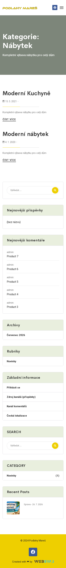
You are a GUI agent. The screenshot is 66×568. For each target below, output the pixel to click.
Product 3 (12, 307)
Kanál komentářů (17, 406)
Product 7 (12, 256)
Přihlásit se (13, 387)
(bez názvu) (14, 222)
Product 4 (12, 294)
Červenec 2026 (16, 335)
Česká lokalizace (17, 415)
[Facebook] (54, 7)
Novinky (11, 361)
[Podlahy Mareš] (20, 8)
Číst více (10, 119)
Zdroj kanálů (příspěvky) (21, 396)
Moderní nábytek (26, 134)
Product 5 (12, 281)
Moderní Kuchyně (26, 93)
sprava (27, 504)
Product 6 (12, 269)
